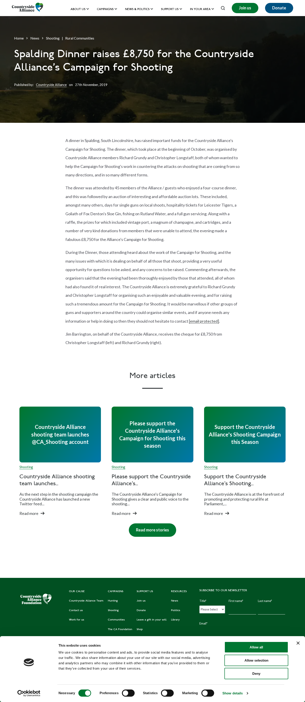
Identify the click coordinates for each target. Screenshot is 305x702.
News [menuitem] (174, 601)
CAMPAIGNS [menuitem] (115, 591)
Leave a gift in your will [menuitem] (152, 619)
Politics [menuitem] (175, 610)
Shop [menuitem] (140, 629)
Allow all (256, 647)
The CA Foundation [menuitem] (120, 629)
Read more (28, 513)
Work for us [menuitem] (76, 619)
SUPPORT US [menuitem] (145, 591)
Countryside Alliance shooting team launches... (57, 480)
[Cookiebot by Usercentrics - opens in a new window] (28, 693)
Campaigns (105, 9)
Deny (256, 673)
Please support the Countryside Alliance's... (151, 480)
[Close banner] (298, 643)
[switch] (128, 693)
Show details (232, 693)
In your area (200, 9)
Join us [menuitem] (141, 601)
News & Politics (137, 9)
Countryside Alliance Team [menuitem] (86, 601)
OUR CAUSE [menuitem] (77, 591)
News (34, 38)
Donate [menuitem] (141, 610)
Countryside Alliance (51, 85)
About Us (78, 9)
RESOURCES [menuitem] (179, 591)
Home (19, 38)
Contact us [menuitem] (76, 610)
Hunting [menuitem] (113, 601)
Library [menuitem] (175, 619)
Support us (170, 9)
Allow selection (256, 660)
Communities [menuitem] (116, 619)
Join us (245, 7)
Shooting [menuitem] (113, 610)
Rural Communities (79, 38)
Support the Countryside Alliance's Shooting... (235, 480)
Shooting (53, 38)
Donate (279, 7)
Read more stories (149, 527)
